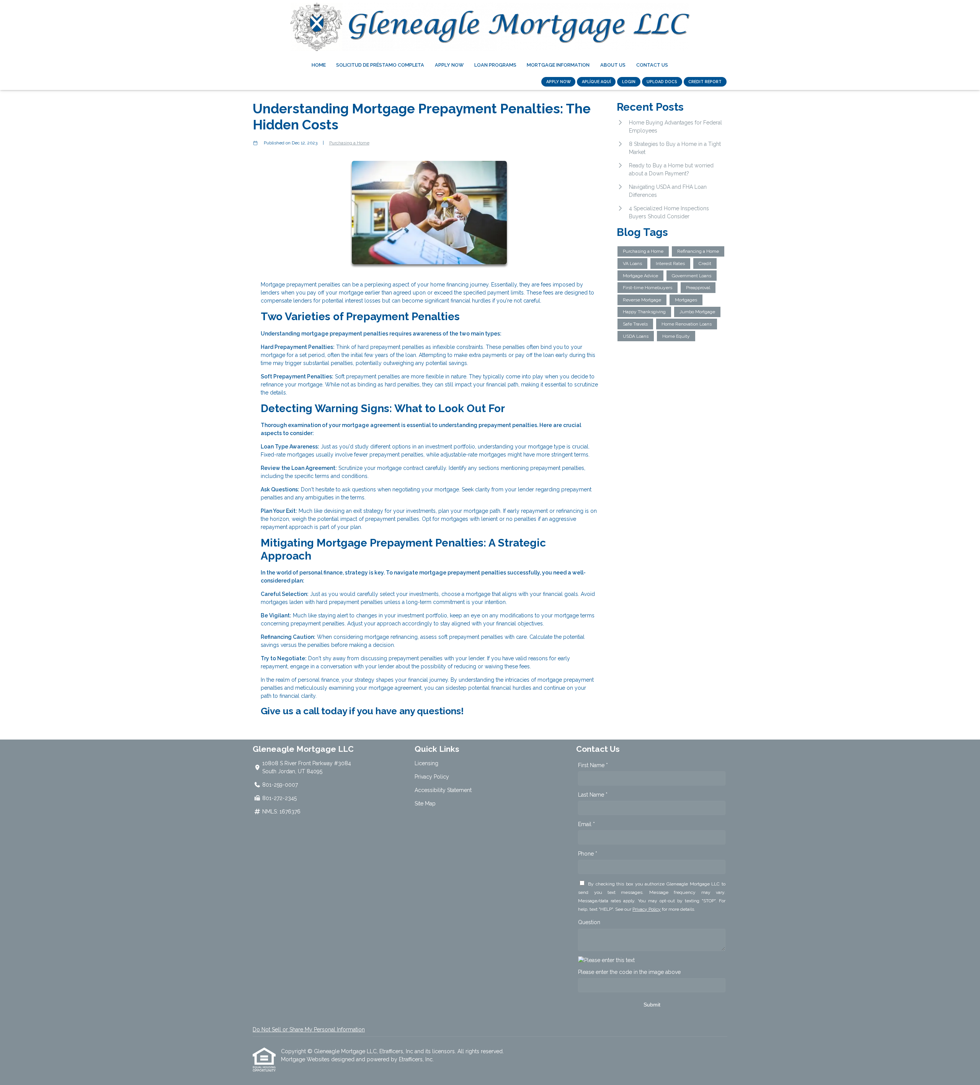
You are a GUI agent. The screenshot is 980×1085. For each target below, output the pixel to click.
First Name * (593, 765)
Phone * (587, 854)
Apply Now (449, 65)
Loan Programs (495, 65)
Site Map (425, 803)
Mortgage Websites (306, 1059)
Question (589, 922)
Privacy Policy (432, 777)
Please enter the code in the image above (629, 972)
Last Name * (593, 795)
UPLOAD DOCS (662, 81)
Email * (586, 824)
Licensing (426, 763)
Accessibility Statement (443, 790)
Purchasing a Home (349, 143)
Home (319, 65)
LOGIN (628, 81)
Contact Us (652, 65)
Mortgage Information (558, 65)
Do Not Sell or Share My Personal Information (309, 1029)
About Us (613, 65)
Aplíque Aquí (596, 81)
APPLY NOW (558, 81)
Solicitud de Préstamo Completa (380, 65)
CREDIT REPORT (705, 81)
